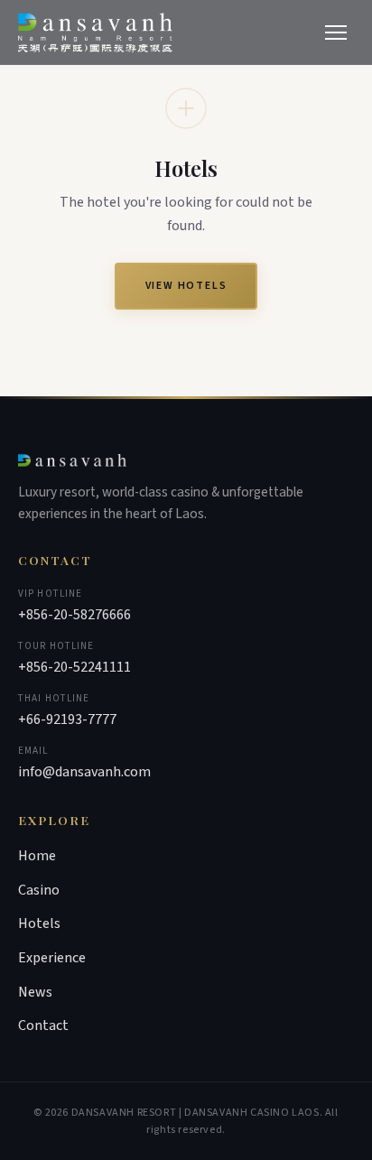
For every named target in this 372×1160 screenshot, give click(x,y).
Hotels (39, 923)
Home (37, 856)
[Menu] (336, 32)
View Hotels (186, 285)
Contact (43, 1025)
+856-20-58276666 (74, 615)
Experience (52, 958)
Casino (39, 890)
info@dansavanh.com (84, 772)
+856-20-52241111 (74, 667)
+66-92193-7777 (67, 719)
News (35, 992)
